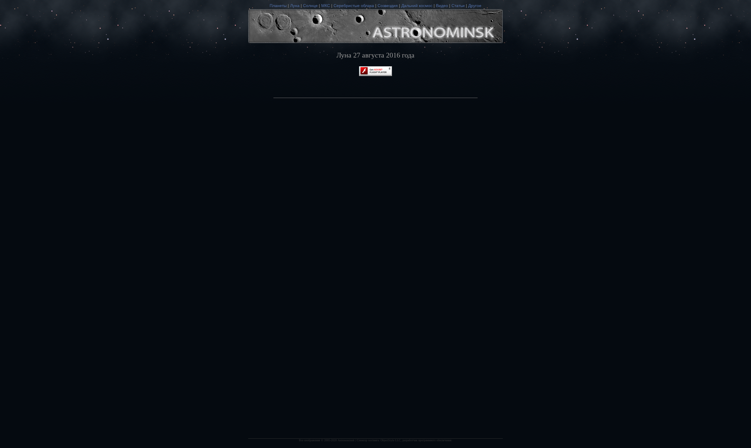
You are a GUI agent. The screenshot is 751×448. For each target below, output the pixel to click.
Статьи (458, 5)
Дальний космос (416, 5)
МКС (325, 5)
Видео (442, 5)
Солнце (310, 5)
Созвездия (388, 5)
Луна (295, 5)
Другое (474, 5)
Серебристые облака (354, 5)
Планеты (278, 5)
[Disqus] (375, 193)
